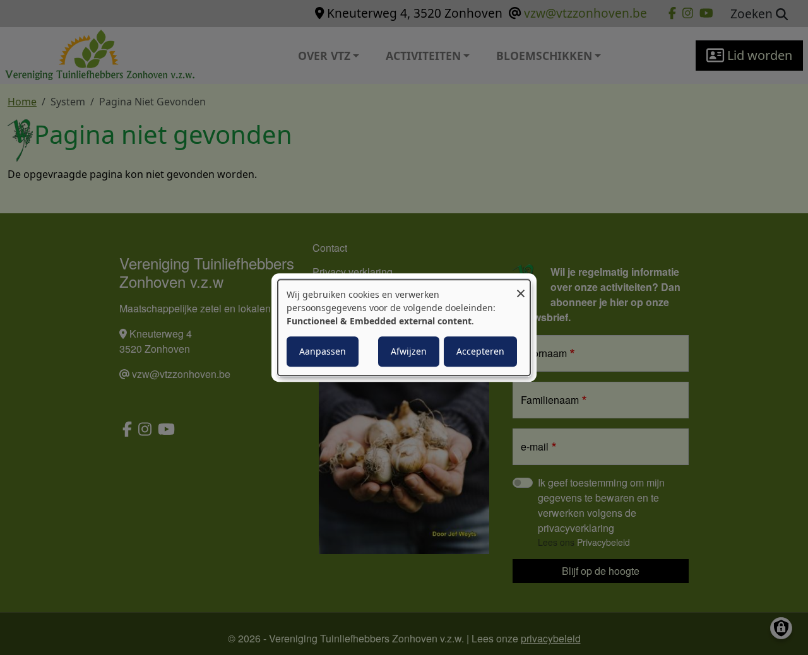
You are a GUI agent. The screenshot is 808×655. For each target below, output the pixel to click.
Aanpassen (322, 351)
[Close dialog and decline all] (520, 287)
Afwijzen (409, 351)
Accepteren (480, 351)
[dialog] (404, 327)
